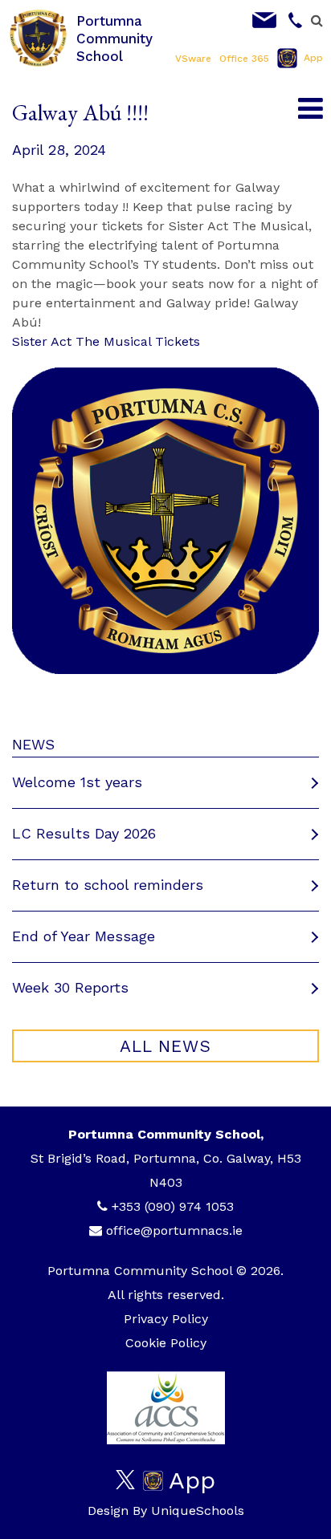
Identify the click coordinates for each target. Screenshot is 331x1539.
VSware (193, 58)
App (313, 57)
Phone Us (295, 20)
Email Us (264, 20)
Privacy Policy (166, 1318)
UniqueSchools (197, 1510)
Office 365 (244, 58)
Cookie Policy (165, 1342)
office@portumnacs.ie (174, 1230)
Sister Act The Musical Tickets (106, 341)
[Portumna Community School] (38, 38)
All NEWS (165, 1046)
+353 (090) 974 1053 (173, 1206)
